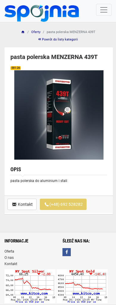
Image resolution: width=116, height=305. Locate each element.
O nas (9, 258)
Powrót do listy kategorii (59, 39)
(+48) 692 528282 (66, 204)
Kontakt (25, 204)
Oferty (35, 32)
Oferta (9, 251)
